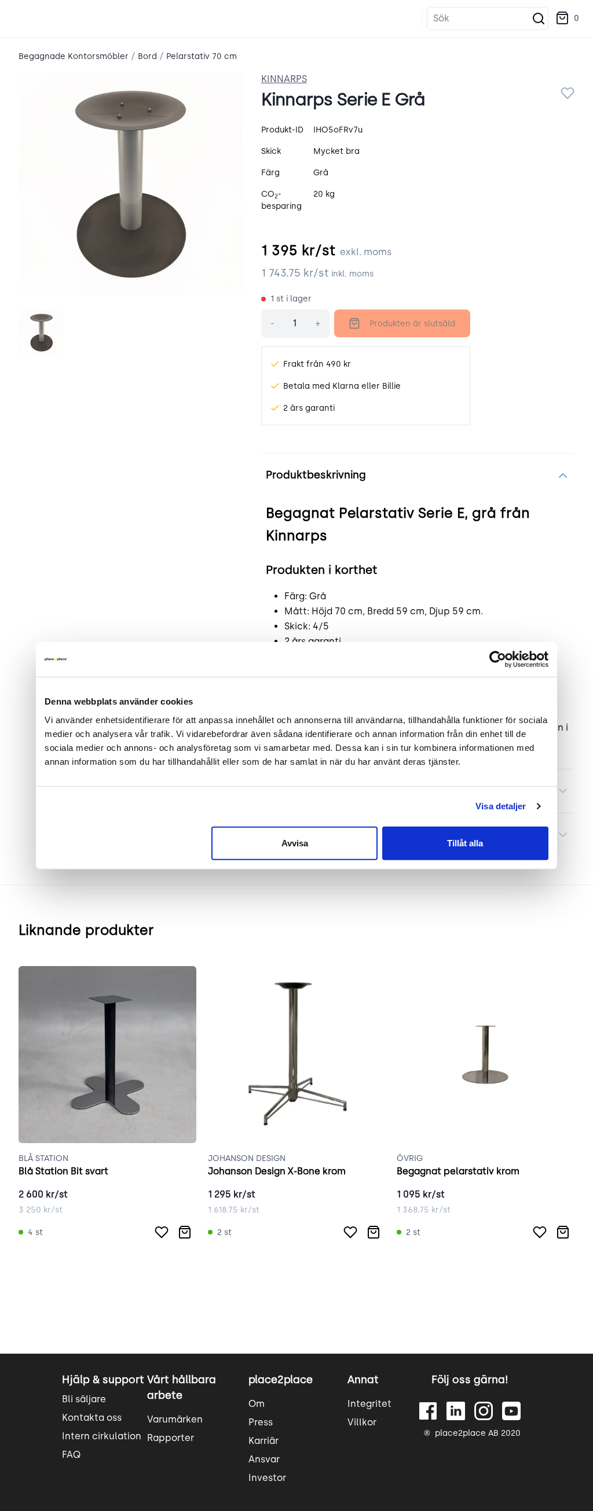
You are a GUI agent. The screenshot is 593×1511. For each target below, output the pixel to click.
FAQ (71, 1454)
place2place (280, 1379)
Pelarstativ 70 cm (201, 56)
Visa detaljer (500, 806)
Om (256, 1403)
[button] (567, 18)
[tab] (41, 333)
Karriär (263, 1440)
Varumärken (175, 1419)
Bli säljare (84, 1399)
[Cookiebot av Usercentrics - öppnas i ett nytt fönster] (497, 659)
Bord (147, 56)
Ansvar (264, 1459)
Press (260, 1422)
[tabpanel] (131, 184)
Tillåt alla (465, 842)
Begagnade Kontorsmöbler (74, 56)
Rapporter (170, 1437)
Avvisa (294, 842)
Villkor (361, 1422)
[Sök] (539, 18)
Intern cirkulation (101, 1436)
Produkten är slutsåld (412, 324)
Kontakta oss (92, 1417)
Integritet (369, 1403)
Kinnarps (284, 78)
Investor (267, 1477)
